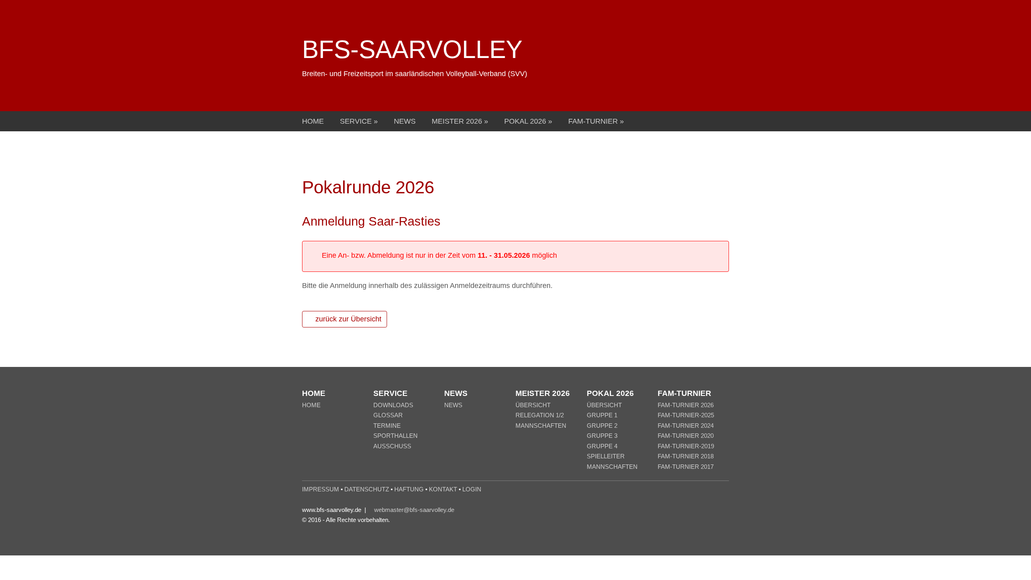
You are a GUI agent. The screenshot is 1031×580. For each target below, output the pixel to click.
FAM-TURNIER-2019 (686, 446)
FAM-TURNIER (594, 121)
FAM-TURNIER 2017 (686, 466)
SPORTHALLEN (395, 435)
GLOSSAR (388, 415)
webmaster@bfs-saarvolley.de (414, 509)
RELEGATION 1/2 (540, 415)
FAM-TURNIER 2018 (686, 456)
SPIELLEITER (606, 456)
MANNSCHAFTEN (541, 425)
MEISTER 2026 (458, 121)
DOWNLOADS (393, 405)
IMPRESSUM (320, 489)
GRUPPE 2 (602, 425)
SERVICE (357, 121)
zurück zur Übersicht (347, 319)
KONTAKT (443, 489)
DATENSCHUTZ (366, 489)
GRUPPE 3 (602, 435)
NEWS (405, 121)
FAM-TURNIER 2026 (686, 405)
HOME (313, 121)
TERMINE (387, 425)
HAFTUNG (409, 489)
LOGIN (471, 489)
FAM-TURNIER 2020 (686, 435)
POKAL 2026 (526, 121)
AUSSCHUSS (392, 446)
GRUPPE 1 (602, 415)
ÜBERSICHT (533, 405)
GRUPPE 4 (602, 446)
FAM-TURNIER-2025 (686, 415)
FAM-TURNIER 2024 (686, 425)
